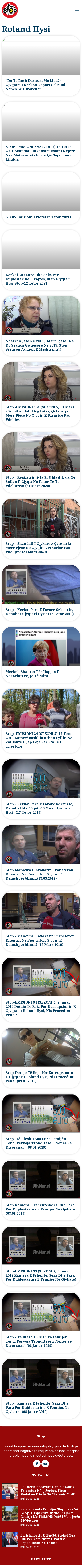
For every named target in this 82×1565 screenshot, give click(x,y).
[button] (77, 10)
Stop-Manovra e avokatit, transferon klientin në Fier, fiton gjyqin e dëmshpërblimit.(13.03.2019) (39, 874)
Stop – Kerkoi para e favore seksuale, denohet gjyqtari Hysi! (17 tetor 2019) (40, 611)
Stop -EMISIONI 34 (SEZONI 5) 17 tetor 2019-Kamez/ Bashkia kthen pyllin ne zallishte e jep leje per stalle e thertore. (39, 739)
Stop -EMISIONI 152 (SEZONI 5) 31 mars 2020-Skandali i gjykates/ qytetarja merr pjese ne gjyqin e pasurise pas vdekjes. (40, 413)
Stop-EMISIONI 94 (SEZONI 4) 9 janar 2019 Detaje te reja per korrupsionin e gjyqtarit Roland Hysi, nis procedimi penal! (41, 1008)
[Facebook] (37, 1463)
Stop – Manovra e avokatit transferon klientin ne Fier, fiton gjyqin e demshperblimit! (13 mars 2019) (40, 940)
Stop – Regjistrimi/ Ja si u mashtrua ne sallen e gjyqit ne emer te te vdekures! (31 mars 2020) (40, 481)
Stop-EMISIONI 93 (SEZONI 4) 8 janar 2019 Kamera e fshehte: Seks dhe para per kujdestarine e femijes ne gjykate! (41, 1275)
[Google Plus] (45, 1463)
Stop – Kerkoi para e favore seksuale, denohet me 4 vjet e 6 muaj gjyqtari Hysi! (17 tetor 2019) (39, 808)
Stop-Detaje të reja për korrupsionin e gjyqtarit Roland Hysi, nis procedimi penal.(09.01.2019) (40, 1076)
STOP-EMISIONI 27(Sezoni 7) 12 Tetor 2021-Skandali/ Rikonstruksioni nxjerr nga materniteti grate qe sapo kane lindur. (40, 153)
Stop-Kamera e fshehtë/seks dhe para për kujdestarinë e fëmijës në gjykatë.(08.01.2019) (41, 1209)
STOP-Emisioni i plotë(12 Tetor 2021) (38, 217)
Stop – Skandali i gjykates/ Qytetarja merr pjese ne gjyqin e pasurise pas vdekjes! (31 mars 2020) (38, 547)
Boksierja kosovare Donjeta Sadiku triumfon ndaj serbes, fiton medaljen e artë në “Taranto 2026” (48, 1490)
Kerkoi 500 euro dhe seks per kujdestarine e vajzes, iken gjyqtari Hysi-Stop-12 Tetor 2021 (38, 279)
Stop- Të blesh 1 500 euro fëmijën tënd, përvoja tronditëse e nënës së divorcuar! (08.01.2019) (39, 1142)
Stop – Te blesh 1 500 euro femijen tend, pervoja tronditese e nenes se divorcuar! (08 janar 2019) (39, 1341)
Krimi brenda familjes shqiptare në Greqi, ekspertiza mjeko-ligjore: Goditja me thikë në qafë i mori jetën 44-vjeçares (50, 1515)
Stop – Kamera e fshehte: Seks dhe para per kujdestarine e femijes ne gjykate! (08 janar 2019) (37, 1407)
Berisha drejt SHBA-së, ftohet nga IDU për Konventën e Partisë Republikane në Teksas (47, 1539)
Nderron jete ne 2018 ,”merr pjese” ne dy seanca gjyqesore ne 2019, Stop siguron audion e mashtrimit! (40, 345)
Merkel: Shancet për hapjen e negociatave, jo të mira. (32, 673)
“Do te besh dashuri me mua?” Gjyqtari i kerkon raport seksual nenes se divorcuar (35, 84)
